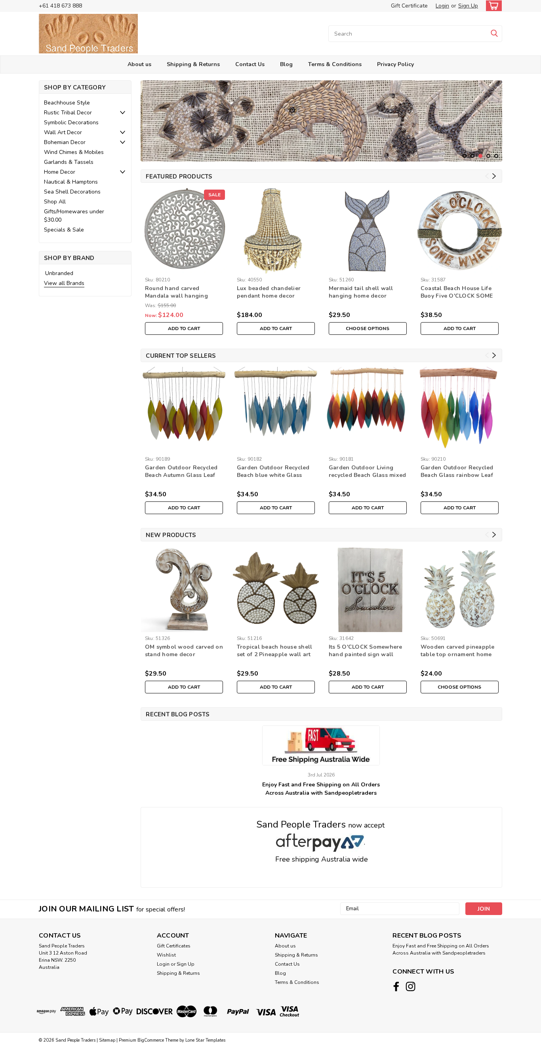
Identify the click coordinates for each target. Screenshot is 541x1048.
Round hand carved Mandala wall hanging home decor (176, 292)
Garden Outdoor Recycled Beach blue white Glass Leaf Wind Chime (273, 472)
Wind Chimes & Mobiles (74, 152)
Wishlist (166, 955)
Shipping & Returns (193, 64)
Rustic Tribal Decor (68, 112)
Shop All (55, 201)
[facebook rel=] (396, 986)
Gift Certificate (409, 5)
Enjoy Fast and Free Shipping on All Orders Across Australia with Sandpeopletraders (321, 789)
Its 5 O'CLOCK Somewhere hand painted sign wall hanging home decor (365, 651)
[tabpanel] (321, 120)
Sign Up (468, 5)
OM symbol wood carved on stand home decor (184, 650)
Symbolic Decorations (71, 122)
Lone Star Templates (205, 1040)
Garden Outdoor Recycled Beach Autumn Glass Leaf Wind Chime (181, 472)
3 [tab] (480, 156)
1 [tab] (465, 156)
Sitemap (107, 1040)
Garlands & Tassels (68, 162)
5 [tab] (496, 156)
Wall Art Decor (63, 132)
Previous (147, 115)
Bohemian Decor (65, 142)
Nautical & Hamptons (71, 182)
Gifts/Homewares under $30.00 (74, 216)
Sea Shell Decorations (72, 192)
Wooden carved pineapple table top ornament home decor (458, 651)
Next (495, 115)
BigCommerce (150, 1040)
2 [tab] (473, 156)
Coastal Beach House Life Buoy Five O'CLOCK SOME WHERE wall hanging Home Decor (457, 292)
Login (442, 5)
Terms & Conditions (335, 64)
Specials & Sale (64, 230)
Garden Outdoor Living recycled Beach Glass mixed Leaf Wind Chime (367, 472)
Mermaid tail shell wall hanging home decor (361, 292)
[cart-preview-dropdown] (492, 5)
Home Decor (59, 172)
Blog (286, 64)
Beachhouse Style (67, 102)
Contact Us (250, 64)
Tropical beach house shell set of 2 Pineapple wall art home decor (274, 651)
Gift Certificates (173, 946)
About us (139, 64)
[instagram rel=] (410, 986)
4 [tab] (488, 156)
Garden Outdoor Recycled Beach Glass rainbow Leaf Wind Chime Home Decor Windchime (457, 472)
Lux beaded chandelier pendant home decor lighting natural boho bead (275, 292)
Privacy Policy (395, 64)
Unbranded (59, 273)
